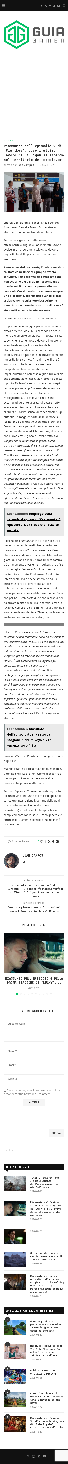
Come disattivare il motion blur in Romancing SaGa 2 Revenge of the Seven (46, 1398)
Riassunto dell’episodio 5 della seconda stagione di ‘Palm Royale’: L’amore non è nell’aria (47, 1422)
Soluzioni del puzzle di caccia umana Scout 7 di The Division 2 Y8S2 (46, 1256)
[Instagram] (50, 5)
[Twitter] (45, 5)
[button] (7, 963)
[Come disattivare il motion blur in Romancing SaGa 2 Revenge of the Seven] (15, 1399)
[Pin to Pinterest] (53, 841)
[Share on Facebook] (45, 841)
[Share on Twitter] (49, 841)
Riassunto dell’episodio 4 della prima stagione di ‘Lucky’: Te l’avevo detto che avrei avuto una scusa (46, 1208)
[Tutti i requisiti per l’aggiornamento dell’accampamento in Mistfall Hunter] (15, 1183)
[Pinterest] (54, 5)
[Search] (64, 5)
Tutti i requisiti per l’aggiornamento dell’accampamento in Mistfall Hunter (44, 1182)
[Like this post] (41, 841)
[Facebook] (41, 5)
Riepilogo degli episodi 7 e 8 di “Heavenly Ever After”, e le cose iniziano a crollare (46, 1350)
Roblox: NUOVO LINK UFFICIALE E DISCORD (43, 1372)
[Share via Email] (57, 841)
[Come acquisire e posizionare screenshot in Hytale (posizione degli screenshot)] (15, 1327)
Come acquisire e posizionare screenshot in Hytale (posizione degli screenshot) (45, 1326)
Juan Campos (26, 165)
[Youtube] (58, 5)
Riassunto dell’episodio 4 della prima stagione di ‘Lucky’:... (34, 980)
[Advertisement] (34, 98)
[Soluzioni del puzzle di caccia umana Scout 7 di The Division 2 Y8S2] (15, 1259)
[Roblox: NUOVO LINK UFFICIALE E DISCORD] (15, 1376)
